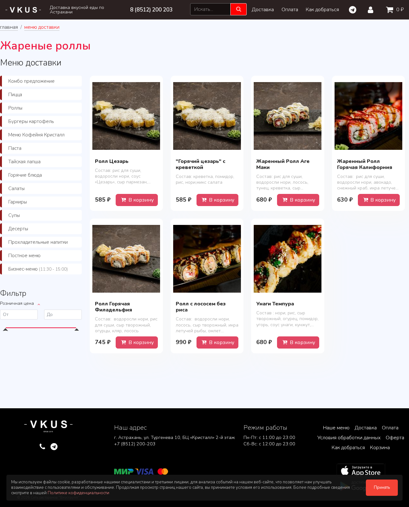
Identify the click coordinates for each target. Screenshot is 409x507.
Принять (382, 487)
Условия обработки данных (349, 437)
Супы (14, 215)
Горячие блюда (25, 175)
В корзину (140, 200)
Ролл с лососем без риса (201, 306)
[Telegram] (352, 10)
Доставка (263, 9)
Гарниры (17, 202)
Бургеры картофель (31, 121)
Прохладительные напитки (38, 242)
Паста (14, 148)
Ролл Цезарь (111, 161)
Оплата (290, 9)
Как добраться (322, 9)
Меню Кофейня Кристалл (36, 135)
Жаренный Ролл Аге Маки (283, 164)
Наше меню (336, 427)
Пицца (15, 94)
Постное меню (24, 255)
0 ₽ (399, 9)
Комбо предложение (31, 81)
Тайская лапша (24, 161)
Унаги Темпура (275, 303)
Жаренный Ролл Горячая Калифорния (364, 164)
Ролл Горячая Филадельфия (113, 306)
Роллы (15, 108)
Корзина (380, 447)
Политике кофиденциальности (78, 493)
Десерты (18, 229)
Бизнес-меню (38, 269)
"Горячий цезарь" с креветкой (200, 164)
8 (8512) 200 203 (151, 9)
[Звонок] (42, 447)
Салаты (16, 188)
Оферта (395, 437)
